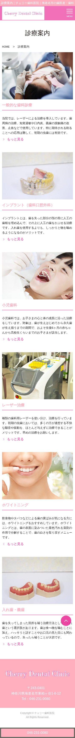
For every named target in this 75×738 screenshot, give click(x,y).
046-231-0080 (37, 732)
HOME (6, 46)
